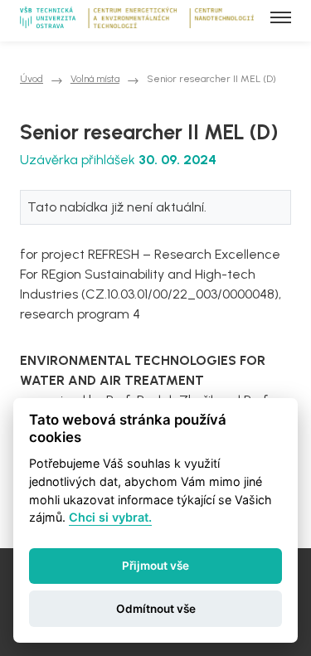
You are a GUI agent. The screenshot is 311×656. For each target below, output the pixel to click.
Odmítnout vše (156, 608)
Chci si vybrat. (110, 517)
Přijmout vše (155, 565)
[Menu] (280, 17)
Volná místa (94, 79)
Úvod (31, 79)
